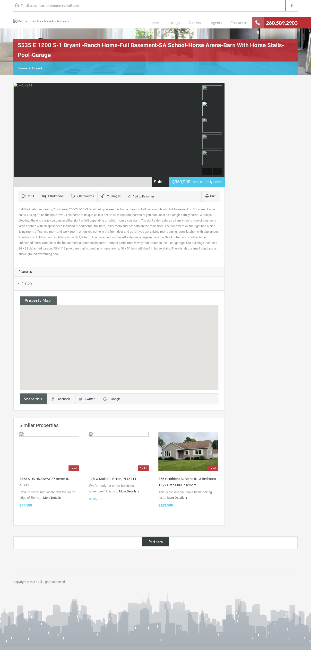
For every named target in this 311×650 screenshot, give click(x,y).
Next (196, 130)
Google (116, 399)
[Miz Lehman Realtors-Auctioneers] (41, 23)
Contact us (239, 22)
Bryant (37, 68)
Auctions (195, 22)
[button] (119, 340)
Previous (18, 130)
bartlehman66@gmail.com (59, 5)
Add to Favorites (143, 196)
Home (154, 22)
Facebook (63, 399)
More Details (52, 497)
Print (213, 196)
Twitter (90, 399)
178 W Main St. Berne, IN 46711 (112, 479)
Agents (216, 22)
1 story (27, 283)
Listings (173, 22)
